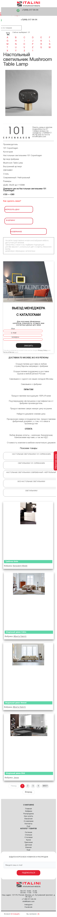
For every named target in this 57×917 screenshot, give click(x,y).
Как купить (28, 816)
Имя (13, 329)
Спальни (28, 835)
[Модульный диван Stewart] (28, 671)
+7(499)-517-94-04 (30, 10)
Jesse (16, 778)
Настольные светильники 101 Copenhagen (22, 155)
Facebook (28, 907)
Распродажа (28, 814)
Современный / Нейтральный (16, 178)
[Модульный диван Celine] (29, 601)
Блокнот (7, 914)
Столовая (28, 837)
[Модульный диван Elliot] (29, 742)
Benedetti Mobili (20, 566)
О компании (28, 821)
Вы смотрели (32, 914)
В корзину (10, 220)
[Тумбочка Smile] (28, 530)
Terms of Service (8, 352)
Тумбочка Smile (11, 561)
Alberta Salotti (20, 636)
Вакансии (28, 819)
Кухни (28, 840)
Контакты (28, 824)
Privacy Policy (42, 350)
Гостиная (28, 832)
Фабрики (28, 811)
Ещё (28, 826)
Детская (28, 845)
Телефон (15, 337)
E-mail (13, 333)
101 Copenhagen (10, 148)
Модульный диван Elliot (15, 773)
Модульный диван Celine (16, 632)
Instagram (28, 905)
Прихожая (28, 842)
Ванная (28, 847)
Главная (28, 809)
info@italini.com (39, 137)
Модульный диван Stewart (16, 703)
